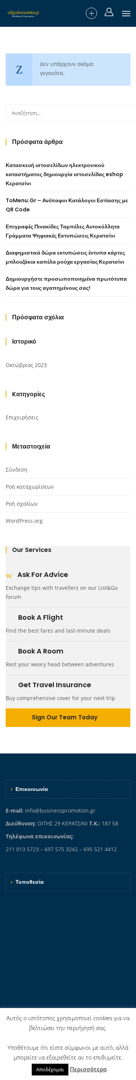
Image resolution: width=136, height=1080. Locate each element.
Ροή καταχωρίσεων (30, 486)
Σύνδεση (17, 469)
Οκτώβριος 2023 (26, 365)
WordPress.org (24, 520)
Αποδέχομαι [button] (50, 1069)
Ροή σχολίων (22, 503)
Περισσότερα (88, 1069)
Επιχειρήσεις (22, 417)
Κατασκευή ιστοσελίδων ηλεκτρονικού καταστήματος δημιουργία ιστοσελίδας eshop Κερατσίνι (64, 174)
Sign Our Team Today (65, 717)
